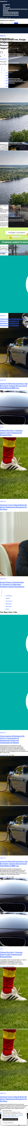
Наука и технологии (12, 63)
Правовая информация (11, 12)
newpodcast (3, 59)
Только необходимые (8, 1122)
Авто (7, 55)
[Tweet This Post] (15, 591)
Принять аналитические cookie (10, 1119)
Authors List (6, 4)
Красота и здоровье (12, 70)
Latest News (6, 7)
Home (4, 6)
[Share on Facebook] (15, 590)
